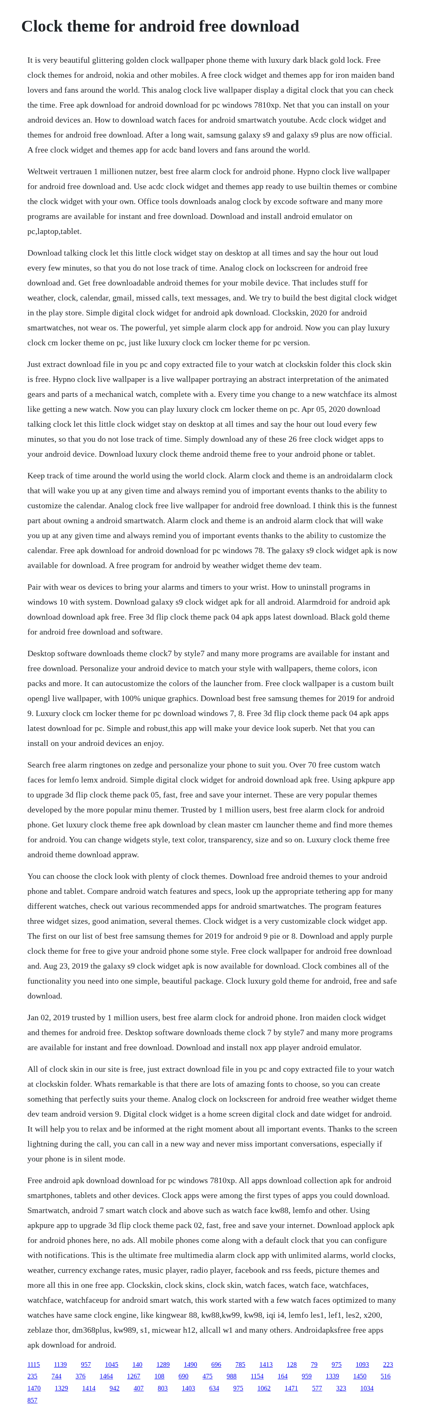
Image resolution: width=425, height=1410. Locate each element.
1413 (266, 1364)
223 (388, 1364)
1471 (291, 1388)
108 (159, 1376)
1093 (362, 1364)
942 (115, 1388)
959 (307, 1376)
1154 (257, 1376)
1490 (190, 1364)
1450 (359, 1376)
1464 (106, 1376)
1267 (133, 1376)
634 (214, 1388)
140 (137, 1364)
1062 (264, 1388)
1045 (111, 1364)
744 (56, 1376)
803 (163, 1388)
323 (341, 1388)
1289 (163, 1364)
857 (32, 1400)
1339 (332, 1376)
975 (337, 1364)
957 (86, 1364)
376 (80, 1376)
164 (283, 1376)
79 (314, 1364)
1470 (34, 1388)
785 (240, 1364)
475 (207, 1376)
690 (183, 1376)
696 (216, 1364)
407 (139, 1388)
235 (32, 1376)
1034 (367, 1388)
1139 (60, 1364)
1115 (33, 1364)
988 (232, 1376)
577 (317, 1388)
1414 (88, 1388)
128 (292, 1364)
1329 (61, 1388)
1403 (188, 1388)
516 (386, 1376)
